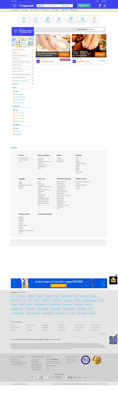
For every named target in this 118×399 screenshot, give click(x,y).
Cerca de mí (75, 10)
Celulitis (59, 158)
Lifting (39, 193)
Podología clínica (42, 165)
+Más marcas (102, 333)
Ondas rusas (60, 200)
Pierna (77, 166)
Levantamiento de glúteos (64, 195)
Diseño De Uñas (16, 300)
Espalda (78, 165)
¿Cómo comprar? (35, 361)
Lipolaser (14, 304)
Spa (25, 300)
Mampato (61, 325)
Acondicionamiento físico (83, 181)
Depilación (79, 155)
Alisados (21, 155)
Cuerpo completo (80, 163)
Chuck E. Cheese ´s (15, 327)
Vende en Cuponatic (71, 359)
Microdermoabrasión (44, 198)
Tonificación (60, 161)
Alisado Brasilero (23, 158)
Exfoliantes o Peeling (43, 189)
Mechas (22, 304)
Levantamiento (61, 160)
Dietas (77, 183)
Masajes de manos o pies (44, 161)
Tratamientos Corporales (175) (21, 74)
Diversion (46, 10)
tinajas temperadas (55, 304)
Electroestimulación (62, 191)
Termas (57, 296)
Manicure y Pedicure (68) (19, 55)
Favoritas (56, 10)
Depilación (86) (16, 65)
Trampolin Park (84, 296)
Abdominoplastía (61, 181)
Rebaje (77, 168)
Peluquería (49, 296)
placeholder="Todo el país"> (68, 5)
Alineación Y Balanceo (90, 300)
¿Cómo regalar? (34, 363)
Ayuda (97, 1)
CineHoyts (13, 330)
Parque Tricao (62, 330)
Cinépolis (29, 327)
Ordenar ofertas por (82, 29)
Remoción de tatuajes (44, 203)
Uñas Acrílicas (42, 166)
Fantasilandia (30, 330)
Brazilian (78, 161)
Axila (77, 158)
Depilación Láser (66, 296)
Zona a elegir (79, 171)
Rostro (77, 170)
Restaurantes (21, 296)
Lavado (21, 223)
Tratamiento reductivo (63, 205)
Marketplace (19, 134)
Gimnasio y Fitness (81, 178)
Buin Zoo (13, 325)
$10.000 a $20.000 (20, 97)
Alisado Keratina (23, 160)
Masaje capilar (23, 225)
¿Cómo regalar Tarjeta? (36, 366)
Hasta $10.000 (19, 94)
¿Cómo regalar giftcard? (36, 364)
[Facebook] (47, 369)
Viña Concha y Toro (95, 325)
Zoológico (78, 300)
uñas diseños (78, 304)
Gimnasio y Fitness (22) (19, 77)
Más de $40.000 (19, 102)
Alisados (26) (16, 52)
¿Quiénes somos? (35, 359)
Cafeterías (31, 296)
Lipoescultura (60, 197)
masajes (90, 308)
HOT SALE (36, 10)
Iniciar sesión (69, 363)
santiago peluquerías (17, 313)
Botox (39, 183)
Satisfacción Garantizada (16, 364)
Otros (20, 161)
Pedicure (40, 163)
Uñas (75, 296)
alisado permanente (17, 308)
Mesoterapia (60, 198)
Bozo (77, 160)
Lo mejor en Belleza (18, 49)
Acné (39, 181)
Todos (17, 91)
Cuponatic (18, 131)
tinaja (72, 313)
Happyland (45, 325)
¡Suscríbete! (104, 1)
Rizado (21, 227)
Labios (20, 183)
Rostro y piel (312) (17, 71)
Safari (30, 300)
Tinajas (37, 300)
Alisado (21, 217)
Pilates (77, 188)
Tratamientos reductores (45, 214)
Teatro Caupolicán (79, 327)
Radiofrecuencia (61, 202)
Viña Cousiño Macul (95, 327)
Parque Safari (62, 327)
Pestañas (21, 186)
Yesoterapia (60, 207)
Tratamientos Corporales (64, 178)
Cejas (20, 181)
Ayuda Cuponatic (15, 359)
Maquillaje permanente (25, 185)
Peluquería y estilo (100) (19, 80)
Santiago (14, 1)
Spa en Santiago (67, 304)
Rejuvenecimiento (43, 201)
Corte (20, 222)
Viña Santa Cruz (95, 330)
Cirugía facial (41, 185)
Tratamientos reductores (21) (21, 62)
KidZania (45, 330)
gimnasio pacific (30, 308)
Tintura (21, 228)
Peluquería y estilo (24, 214)
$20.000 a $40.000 (20, 99)
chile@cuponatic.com (51, 365)
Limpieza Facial (68, 300)
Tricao (101, 300)
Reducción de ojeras (43, 200)
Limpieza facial (42, 194)
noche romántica (81, 313)
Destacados (25, 10)
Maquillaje (22, 178)
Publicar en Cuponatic (36, 367)
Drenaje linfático (61, 190)
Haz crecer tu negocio (36, 369)
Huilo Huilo (45, 327)
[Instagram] (50, 369)
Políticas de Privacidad (16, 361)
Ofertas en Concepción (32, 313)
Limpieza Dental (56, 300)
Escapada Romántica (40, 304)
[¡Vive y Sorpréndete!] (26, 5)
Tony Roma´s (78, 330)
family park (88, 304)
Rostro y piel (41, 178)
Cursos (66, 10)
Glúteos (59, 155)
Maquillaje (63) (17, 68)
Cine (13, 296)
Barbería (21, 218)
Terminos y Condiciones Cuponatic (19, 363)
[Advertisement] (59, 264)
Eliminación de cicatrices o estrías (45, 187)
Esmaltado (41, 158)
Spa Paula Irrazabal (79, 325)
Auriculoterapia (61, 185)
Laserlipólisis (60, 193)
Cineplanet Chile (30, 325)
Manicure (40, 160)
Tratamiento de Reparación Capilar (26, 231)
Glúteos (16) (16, 58)
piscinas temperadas (62, 313)
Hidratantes (41, 191)
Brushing (21, 220)
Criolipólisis (60, 188)
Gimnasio (39, 296)
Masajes (78, 186)
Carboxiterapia (61, 186)
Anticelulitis (60, 183)
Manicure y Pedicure (44, 155)
